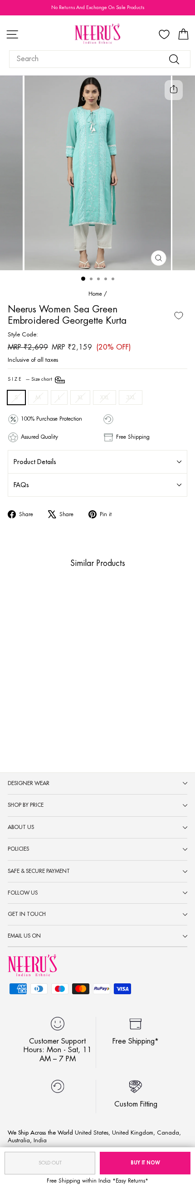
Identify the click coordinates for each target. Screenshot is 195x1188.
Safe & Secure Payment (39, 871)
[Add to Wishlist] (178, 315)
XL (80, 397)
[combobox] (99, 59)
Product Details (35, 462)
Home (95, 294)
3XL (130, 397)
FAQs (21, 485)
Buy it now (145, 1162)
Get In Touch (27, 914)
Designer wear (28, 783)
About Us (21, 827)
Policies (18, 849)
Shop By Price (26, 805)
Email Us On (24, 936)
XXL (104, 397)
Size (31, 379)
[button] (36, 682)
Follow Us (23, 893)
